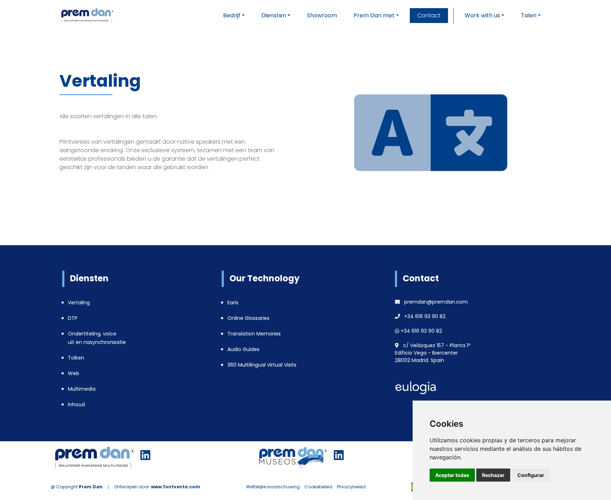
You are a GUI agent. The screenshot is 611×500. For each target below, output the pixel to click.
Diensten (273, 15)
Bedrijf (231, 15)
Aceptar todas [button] (452, 475)
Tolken (76, 357)
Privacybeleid (351, 487)
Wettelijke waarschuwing (273, 487)
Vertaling (79, 302)
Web (73, 373)
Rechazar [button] (493, 475)
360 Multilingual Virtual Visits (261, 364)
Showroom (322, 15)
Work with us (482, 15)
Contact (429, 15)
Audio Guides (243, 349)
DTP (72, 318)
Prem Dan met (374, 15)
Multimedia (81, 388)
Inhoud (76, 404)
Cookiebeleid (318, 487)
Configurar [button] (530, 475)
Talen (528, 15)
